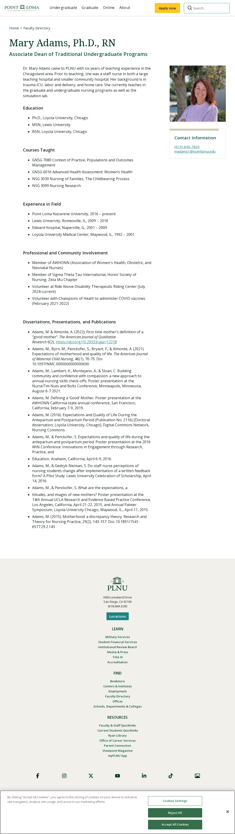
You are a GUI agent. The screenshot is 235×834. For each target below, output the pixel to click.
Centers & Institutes (117, 686)
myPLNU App (117, 756)
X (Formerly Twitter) (90, 775)
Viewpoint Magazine (118, 751)
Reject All (175, 813)
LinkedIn (144, 775)
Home (14, 28)
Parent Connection (117, 745)
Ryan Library (117, 735)
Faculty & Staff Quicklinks (117, 725)
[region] (117, 812)
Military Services (117, 637)
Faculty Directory (36, 28)
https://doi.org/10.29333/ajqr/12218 (86, 341)
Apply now (167, 8)
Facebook (37, 775)
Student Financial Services (117, 642)
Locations (117, 616)
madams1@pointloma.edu (194, 151)
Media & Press (117, 652)
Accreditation (117, 662)
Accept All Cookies (175, 824)
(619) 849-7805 (187, 146)
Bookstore (117, 681)
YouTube (117, 775)
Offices (117, 701)
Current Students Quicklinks (117, 730)
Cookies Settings (175, 801)
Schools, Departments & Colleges (117, 706)
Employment (118, 691)
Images (197, 775)
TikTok (170, 775)
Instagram (64, 775)
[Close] (228, 812)
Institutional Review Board (117, 647)
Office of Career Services (117, 740)
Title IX (117, 657)
